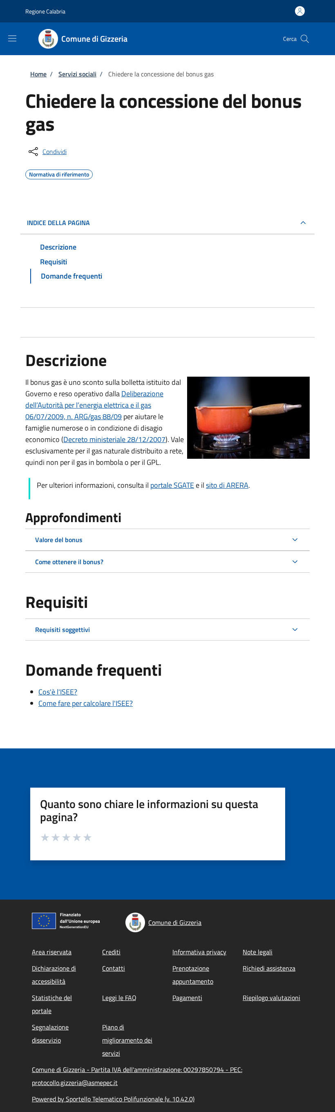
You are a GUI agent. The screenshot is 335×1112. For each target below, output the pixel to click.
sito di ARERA (227, 485)
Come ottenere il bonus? (69, 562)
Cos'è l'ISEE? (57, 691)
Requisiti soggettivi (62, 629)
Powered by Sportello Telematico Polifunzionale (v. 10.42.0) (113, 1099)
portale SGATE (172, 485)
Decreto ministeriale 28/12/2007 (114, 439)
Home (38, 74)
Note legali (257, 952)
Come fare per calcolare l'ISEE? (85, 703)
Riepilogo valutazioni (271, 998)
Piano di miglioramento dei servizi (127, 1040)
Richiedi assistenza (269, 968)
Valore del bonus (59, 540)
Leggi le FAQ (119, 998)
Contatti (113, 968)
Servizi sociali (77, 74)
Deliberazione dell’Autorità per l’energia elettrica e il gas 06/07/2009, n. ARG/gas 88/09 (94, 405)
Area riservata (51, 952)
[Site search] (305, 39)
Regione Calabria (45, 11)
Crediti (111, 952)
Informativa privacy (199, 952)
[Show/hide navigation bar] (12, 38)
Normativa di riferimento (59, 173)
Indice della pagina (58, 223)
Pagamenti (187, 998)
